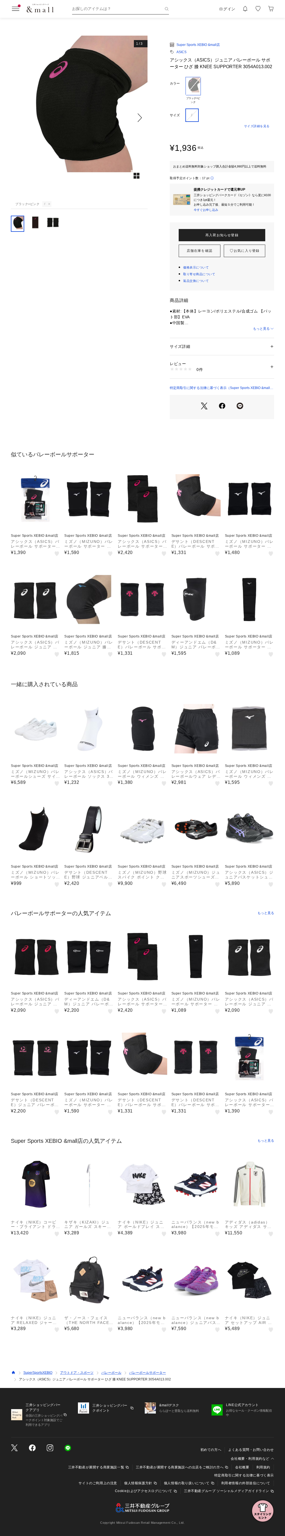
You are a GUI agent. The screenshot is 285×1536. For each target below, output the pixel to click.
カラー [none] (175, 83)
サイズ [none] (175, 115)
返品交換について (196, 280)
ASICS (181, 52)
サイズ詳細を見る (257, 126)
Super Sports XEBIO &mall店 (198, 45)
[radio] (193, 90)
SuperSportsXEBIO (37, 1373)
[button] (79, 118)
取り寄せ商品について (199, 274)
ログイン (227, 9)
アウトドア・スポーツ (77, 1373)
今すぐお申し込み (206, 209)
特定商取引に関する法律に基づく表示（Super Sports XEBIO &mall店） (220, 388)
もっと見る (261, 329)
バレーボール (111, 1373)
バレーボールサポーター (147, 1373)
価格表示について (196, 267)
